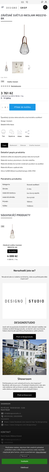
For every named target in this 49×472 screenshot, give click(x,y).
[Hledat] (42, 2)
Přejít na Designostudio (24, 337)
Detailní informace (7, 124)
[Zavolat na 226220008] (27, 2)
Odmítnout (24, 467)
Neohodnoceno (16, 86)
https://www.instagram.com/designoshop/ (20, 425)
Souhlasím (24, 461)
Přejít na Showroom (24, 395)
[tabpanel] (12, 242)
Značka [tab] (34, 145)
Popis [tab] (4, 145)
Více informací (41, 452)
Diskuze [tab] (23, 145)
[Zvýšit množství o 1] (8, 107)
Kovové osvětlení (33, 185)
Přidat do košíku (22, 107)
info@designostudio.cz (12, 413)
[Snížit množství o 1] (2, 107)
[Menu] (2, 7)
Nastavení (24, 456)
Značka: (12, 82)
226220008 (8, 442)
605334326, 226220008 (13, 416)
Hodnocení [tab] (13, 145)
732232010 (5, 419)
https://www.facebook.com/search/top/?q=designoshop (25, 422)
